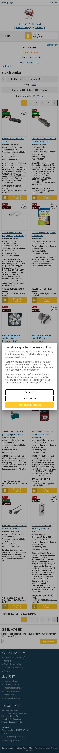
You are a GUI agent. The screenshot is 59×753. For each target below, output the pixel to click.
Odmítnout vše (29, 398)
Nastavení (29, 392)
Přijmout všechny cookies (29, 405)
